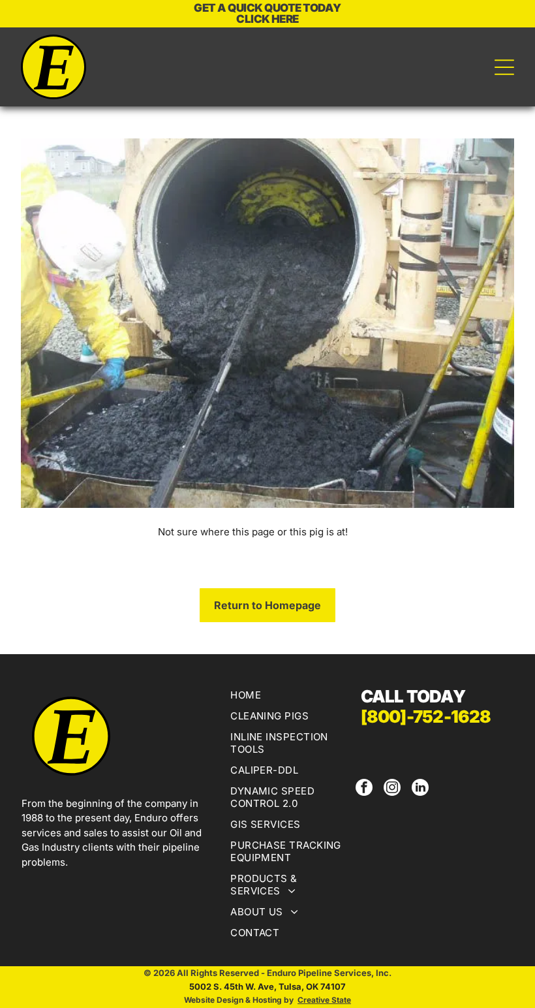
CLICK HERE (267, 18)
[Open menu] (504, 67)
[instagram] (392, 789)
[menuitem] (288, 696)
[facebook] (364, 789)
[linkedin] (420, 789)
